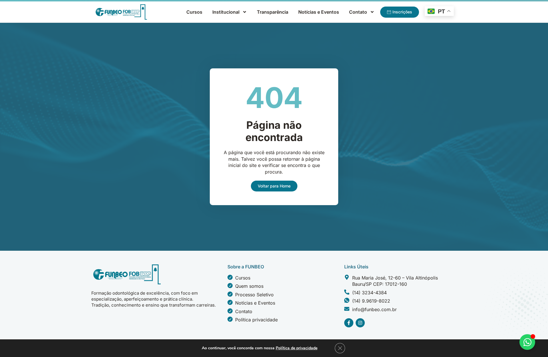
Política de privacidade (296, 348)
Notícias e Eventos (318, 12)
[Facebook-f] (348, 322)
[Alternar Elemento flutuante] (527, 342)
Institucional (225, 12)
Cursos (194, 12)
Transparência (272, 12)
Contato (358, 12)
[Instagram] (360, 322)
